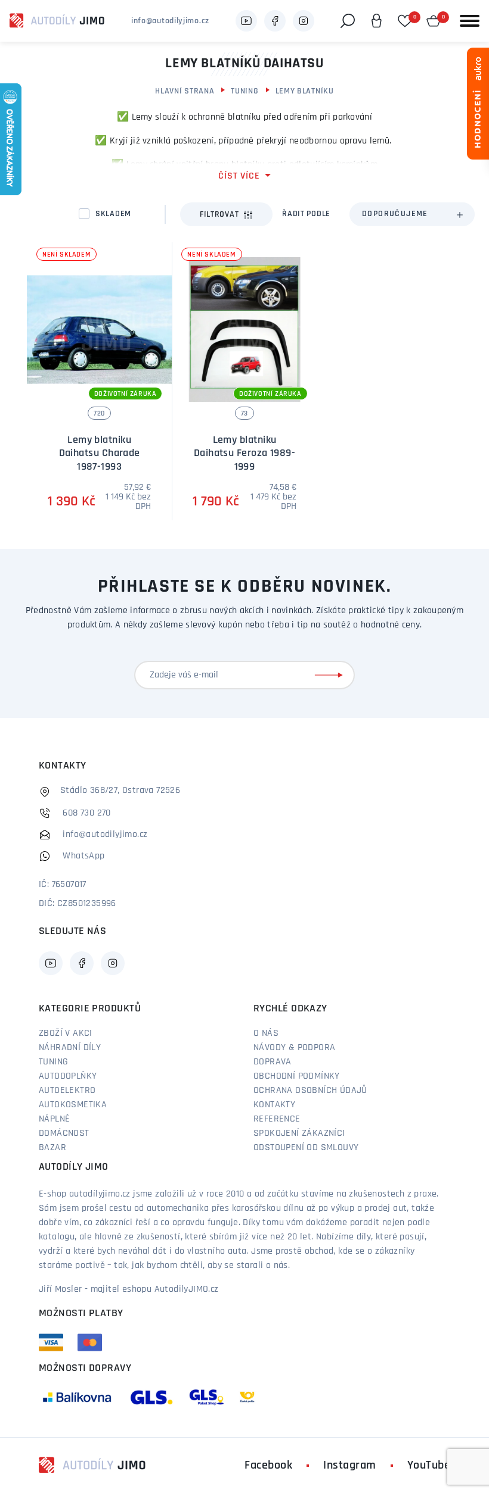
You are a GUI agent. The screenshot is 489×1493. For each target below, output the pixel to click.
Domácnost (64, 1133)
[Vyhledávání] (348, 21)
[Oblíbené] (405, 21)
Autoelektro (67, 1090)
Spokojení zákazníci (299, 1133)
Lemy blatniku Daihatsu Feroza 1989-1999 (244, 454)
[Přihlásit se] (331, 675)
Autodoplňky (68, 1076)
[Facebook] (275, 21)
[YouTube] (246, 21)
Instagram (349, 1466)
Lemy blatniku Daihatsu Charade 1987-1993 (99, 454)
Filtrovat (219, 214)
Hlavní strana (184, 91)
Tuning (244, 91)
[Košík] (433, 21)
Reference (277, 1119)
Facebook (268, 1466)
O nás (265, 1033)
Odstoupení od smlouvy (305, 1147)
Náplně (54, 1119)
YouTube (429, 1466)
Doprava (272, 1062)
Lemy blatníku (305, 91)
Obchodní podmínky (296, 1076)
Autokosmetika (73, 1105)
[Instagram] (303, 21)
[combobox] (412, 214)
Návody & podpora (294, 1047)
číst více (238, 176)
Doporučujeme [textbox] (395, 214)
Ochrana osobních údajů (310, 1090)
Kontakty (274, 1105)
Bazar (52, 1147)
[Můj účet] (376, 21)
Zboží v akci (65, 1033)
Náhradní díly (70, 1047)
